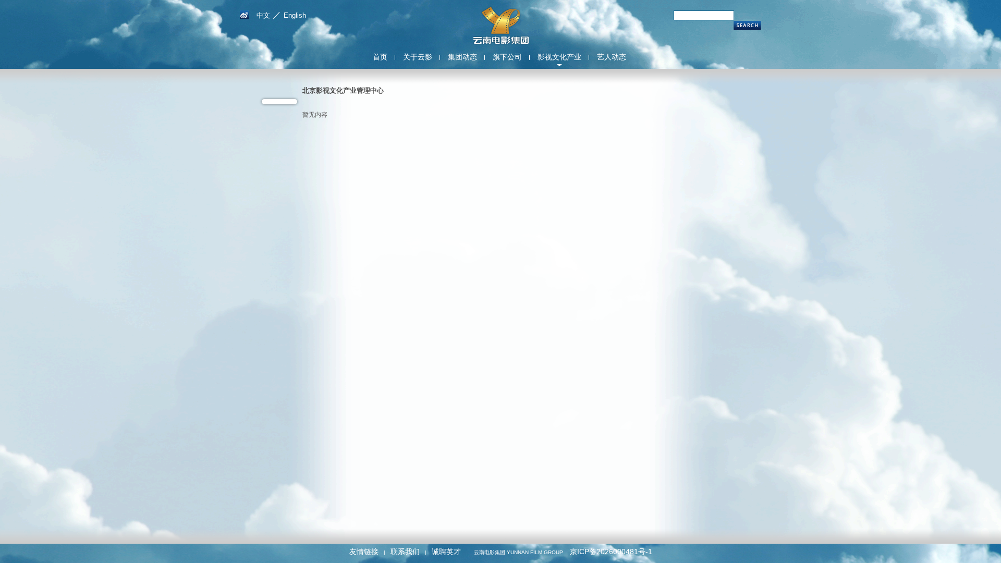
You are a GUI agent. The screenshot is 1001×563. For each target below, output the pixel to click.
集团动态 (462, 57)
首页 (380, 57)
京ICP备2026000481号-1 (611, 551)
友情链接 (364, 551)
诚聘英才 (446, 551)
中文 (263, 15)
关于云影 (417, 57)
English (295, 15)
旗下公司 (507, 57)
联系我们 (405, 551)
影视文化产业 (559, 57)
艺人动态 (611, 57)
